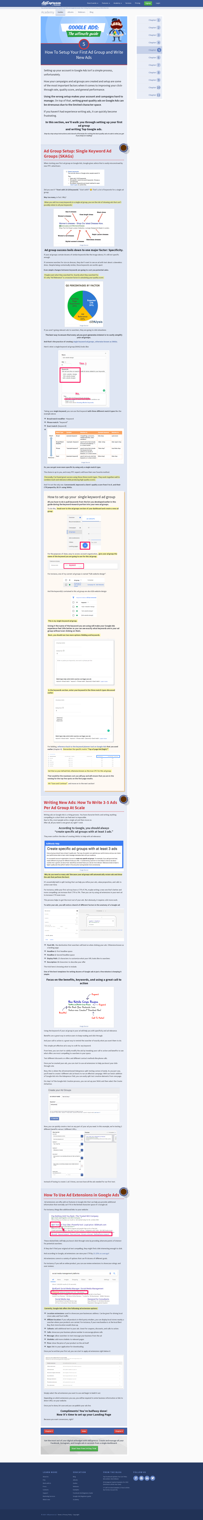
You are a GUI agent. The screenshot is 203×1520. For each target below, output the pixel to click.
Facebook (136, 1480)
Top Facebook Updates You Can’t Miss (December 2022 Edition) (115, 1478)
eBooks (71, 12)
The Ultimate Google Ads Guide (71, 8)
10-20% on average (100, 1253)
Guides (60, 8)
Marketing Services (49, 1496)
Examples (76, 1490)
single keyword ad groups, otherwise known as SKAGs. (95, 341)
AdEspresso (51, 3)
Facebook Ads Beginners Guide (83, 1493)
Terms (60, 1515)
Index (84, 1431)
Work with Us (47, 1483)
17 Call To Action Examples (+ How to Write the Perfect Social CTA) (116, 1489)
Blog (91, 12)
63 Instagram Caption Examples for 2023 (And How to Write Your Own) (115, 1483)
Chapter (48, 1431)
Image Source (84, 245)
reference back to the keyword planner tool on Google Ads (81, 746)
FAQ (44, 1480)
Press (45, 1486)
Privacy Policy (67, 1515)
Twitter (152, 1480)
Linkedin (147, 1480)
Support (45, 1493)
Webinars (81, 12)
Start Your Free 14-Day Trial (84, 1448)
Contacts (46, 1490)
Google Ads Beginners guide (82, 1496)
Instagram (141, 1480)
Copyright (76, 1515)
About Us (46, 1477)
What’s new (46, 1499)
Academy (55, 8)
